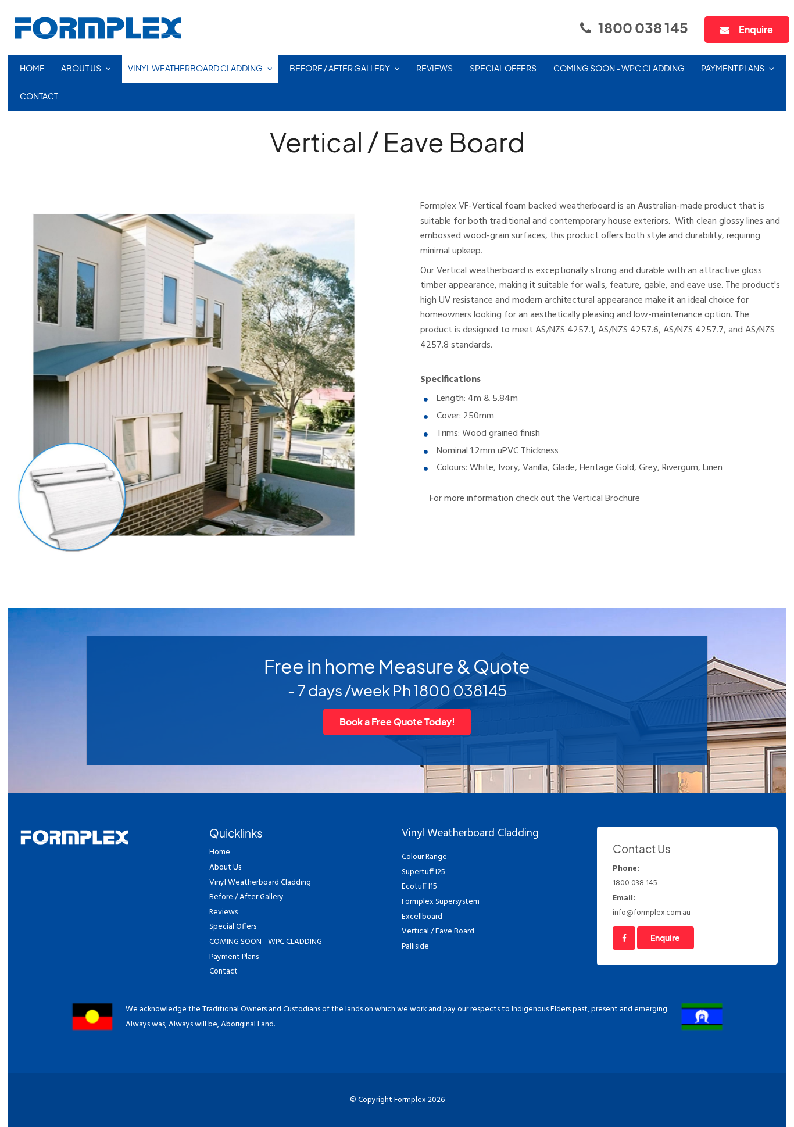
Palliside (415, 946)
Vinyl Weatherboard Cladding (195, 68)
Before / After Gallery (339, 68)
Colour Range (424, 857)
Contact (39, 96)
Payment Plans (732, 68)
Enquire (756, 29)
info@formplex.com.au (652, 906)
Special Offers (503, 68)
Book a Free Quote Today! (397, 721)
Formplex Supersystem (441, 902)
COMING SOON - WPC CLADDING (619, 68)
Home (32, 68)
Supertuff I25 (423, 872)
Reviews (434, 68)
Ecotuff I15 (419, 887)
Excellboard (422, 917)
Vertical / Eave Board (438, 931)
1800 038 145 (643, 27)
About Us (81, 68)
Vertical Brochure (606, 498)
